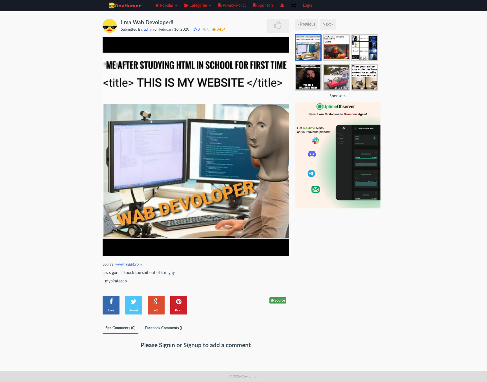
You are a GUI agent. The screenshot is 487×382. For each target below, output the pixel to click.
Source (279, 300)
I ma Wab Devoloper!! (147, 22)
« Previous (306, 24)
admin (149, 30)
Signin (167, 345)
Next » (327, 24)
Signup (193, 345)
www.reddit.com (128, 264)
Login (307, 6)
